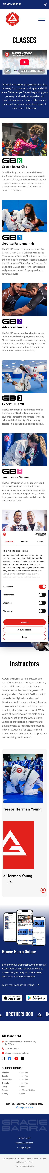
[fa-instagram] (3, 1058)
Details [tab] (24, 541)
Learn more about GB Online (18, 984)
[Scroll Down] (45, 5)
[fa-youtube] (16, 1058)
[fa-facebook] (9, 1058)
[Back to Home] (12, 18)
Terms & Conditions (24, 1142)
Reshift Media (27, 1166)
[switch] (42, 595)
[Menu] (42, 19)
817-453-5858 (12, 1048)
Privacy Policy (24, 1138)
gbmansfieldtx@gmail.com (17, 1053)
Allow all (24, 622)
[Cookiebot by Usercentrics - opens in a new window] (35, 534)
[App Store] (12, 998)
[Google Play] (36, 998)
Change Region (24, 1147)
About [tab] (40, 541)
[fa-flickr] (22, 1058)
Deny (24, 637)
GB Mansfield (12, 4)
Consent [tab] (9, 541)
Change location (24, 1107)
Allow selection (24, 630)
